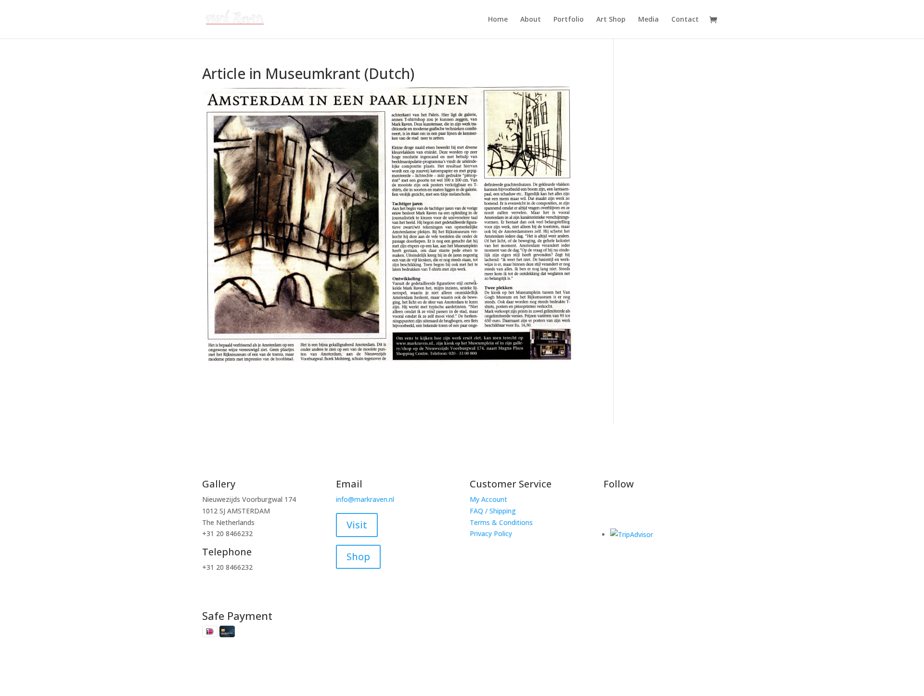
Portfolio (568, 20)
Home (498, 20)
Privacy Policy (491, 533)
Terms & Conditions (501, 522)
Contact (685, 20)
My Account (488, 499)
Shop (358, 556)
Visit (356, 524)
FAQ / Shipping (493, 510)
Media (648, 20)
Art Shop (611, 20)
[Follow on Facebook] (611, 509)
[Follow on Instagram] (630, 509)
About (530, 20)
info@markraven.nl (365, 499)
